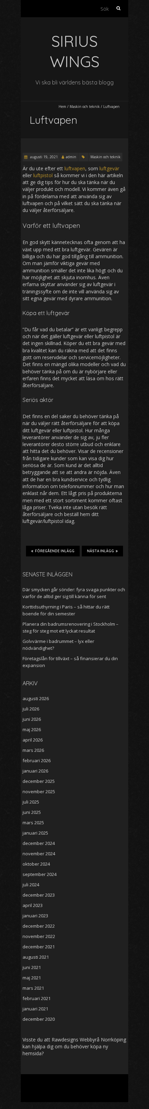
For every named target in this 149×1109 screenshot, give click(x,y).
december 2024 (39, 843)
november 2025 (39, 791)
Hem (62, 106)
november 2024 (39, 853)
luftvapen (74, 168)
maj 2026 (32, 729)
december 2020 (39, 1019)
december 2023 (39, 895)
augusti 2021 (36, 957)
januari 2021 (35, 1009)
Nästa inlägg (100, 551)
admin (71, 156)
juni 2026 (32, 719)
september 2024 (39, 874)
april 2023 (33, 905)
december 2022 (39, 926)
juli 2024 (31, 884)
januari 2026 (35, 771)
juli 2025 (31, 802)
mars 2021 (33, 988)
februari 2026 (37, 760)
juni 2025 (32, 812)
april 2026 (33, 740)
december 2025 (39, 781)
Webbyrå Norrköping (103, 1039)
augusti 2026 (36, 698)
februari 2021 (37, 998)
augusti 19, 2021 (43, 156)
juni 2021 (32, 967)
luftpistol (43, 175)
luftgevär (109, 168)
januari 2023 (35, 916)
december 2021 (39, 947)
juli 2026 (31, 709)
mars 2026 (33, 750)
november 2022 (39, 936)
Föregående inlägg (54, 551)
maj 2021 (32, 978)
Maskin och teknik (85, 106)
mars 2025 (33, 822)
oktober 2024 (36, 864)
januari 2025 (35, 833)
